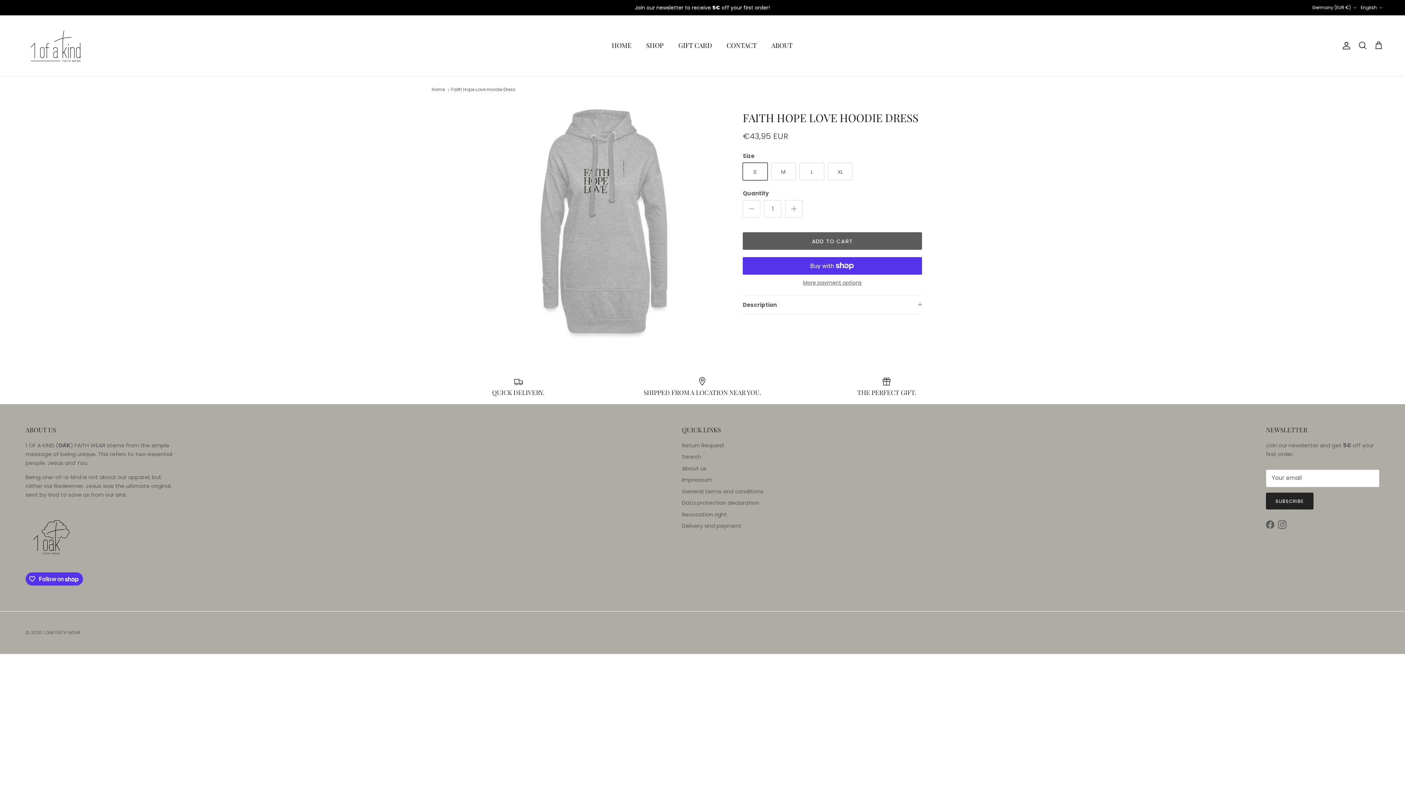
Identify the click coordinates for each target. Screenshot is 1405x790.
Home (438, 90)
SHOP (655, 45)
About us (694, 468)
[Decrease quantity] (751, 209)
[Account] (1345, 45)
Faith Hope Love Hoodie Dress (483, 90)
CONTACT (742, 45)
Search (691, 456)
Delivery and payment (712, 526)
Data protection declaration (720, 503)
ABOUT (782, 45)
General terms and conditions (723, 491)
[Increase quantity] (794, 209)
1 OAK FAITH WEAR (61, 632)
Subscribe (1289, 501)
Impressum (697, 480)
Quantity (756, 193)
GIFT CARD (695, 45)
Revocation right (704, 514)
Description (760, 305)
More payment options (832, 283)
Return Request (703, 445)
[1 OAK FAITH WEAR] (56, 46)
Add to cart (832, 241)
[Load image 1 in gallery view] (605, 222)
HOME (622, 45)
